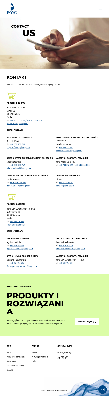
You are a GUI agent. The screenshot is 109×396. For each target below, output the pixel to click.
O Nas (9, 352)
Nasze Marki (11, 361)
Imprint (34, 352)
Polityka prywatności (40, 357)
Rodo (33, 361)
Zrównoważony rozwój (15, 365)
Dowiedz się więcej (87, 321)
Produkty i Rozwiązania (16, 357)
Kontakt (10, 370)
